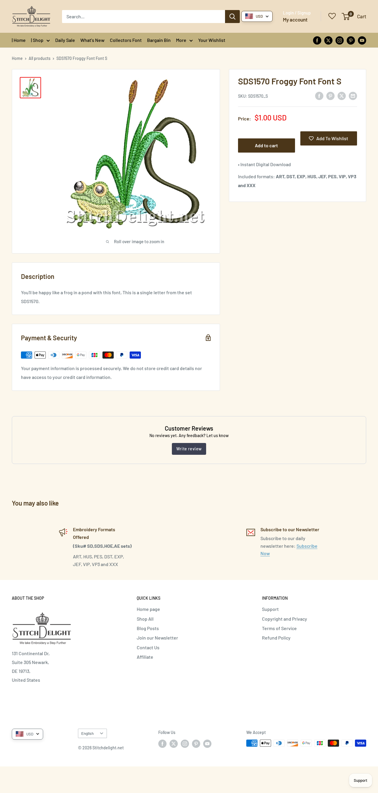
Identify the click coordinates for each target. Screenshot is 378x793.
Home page (148, 609)
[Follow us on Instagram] (339, 40)
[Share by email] (353, 95)
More (181, 40)
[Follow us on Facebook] (317, 40)
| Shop (37, 40)
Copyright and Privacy (284, 619)
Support (270, 609)
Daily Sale (65, 40)
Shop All (145, 619)
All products (39, 58)
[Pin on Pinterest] (330, 95)
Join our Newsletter (157, 637)
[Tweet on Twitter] (342, 95)
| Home (19, 40)
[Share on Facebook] (319, 95)
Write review (189, 448)
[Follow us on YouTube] (362, 40)
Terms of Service (279, 628)
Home (17, 58)
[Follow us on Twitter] (328, 40)
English (87, 733)
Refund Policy (276, 637)
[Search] (232, 16)
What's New (92, 40)
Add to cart (266, 145)
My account (295, 19)
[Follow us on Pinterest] (351, 40)
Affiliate (145, 657)
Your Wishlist (211, 40)
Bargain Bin (159, 40)
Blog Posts (148, 628)
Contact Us (148, 647)
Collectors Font (126, 40)
